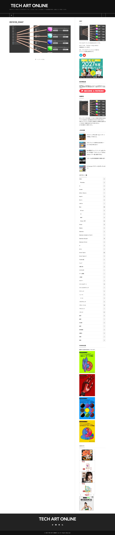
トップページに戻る (41, 59)
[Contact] (59, 525)
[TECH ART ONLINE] (38, 5)
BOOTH (80, 349)
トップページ (11, 15)
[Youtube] (84, 55)
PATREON (81, 85)
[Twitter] (80, 55)
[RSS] (62, 525)
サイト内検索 (104, 15)
